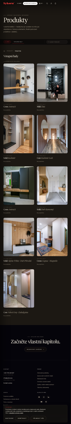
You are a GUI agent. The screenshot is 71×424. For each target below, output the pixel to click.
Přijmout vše (38, 418)
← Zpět (7, 41)
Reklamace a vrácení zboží (11, 399)
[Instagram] (44, 397)
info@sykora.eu (7, 378)
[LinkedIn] (48, 397)
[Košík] (55, 3)
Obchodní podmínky (43, 373)
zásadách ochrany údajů (16, 413)
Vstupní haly (18, 41)
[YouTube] (41, 402)
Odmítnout (22, 418)
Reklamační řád (41, 378)
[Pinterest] (46, 402)
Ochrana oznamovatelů (43, 381)
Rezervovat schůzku (30, 3)
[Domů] (4, 51)
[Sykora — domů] (8, 3)
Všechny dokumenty (43, 387)
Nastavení (9, 418)
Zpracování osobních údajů (45, 376)
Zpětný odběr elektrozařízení (45, 384)
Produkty (10, 51)
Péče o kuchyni (7, 402)
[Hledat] (47, 3)
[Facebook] (39, 397)
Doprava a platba (8, 396)
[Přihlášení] (51, 3)
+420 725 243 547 (8, 373)
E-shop (19, 3)
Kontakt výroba (7, 383)
